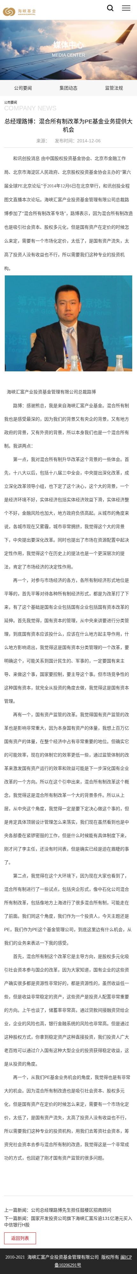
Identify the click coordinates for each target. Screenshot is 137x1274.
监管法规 (114, 88)
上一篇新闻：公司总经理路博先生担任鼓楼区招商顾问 (57, 1210)
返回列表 (20, 1238)
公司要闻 (23, 88)
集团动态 (68, 88)
